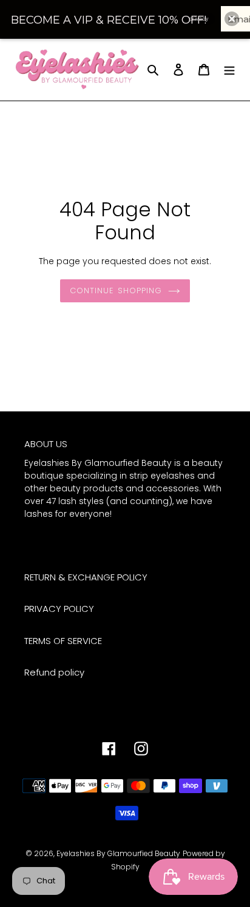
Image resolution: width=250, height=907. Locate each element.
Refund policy (54, 672)
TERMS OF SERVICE (63, 640)
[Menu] (229, 69)
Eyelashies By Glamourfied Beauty (118, 853)
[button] (232, 19)
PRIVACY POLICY (59, 608)
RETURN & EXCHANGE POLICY (85, 577)
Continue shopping (116, 290)
